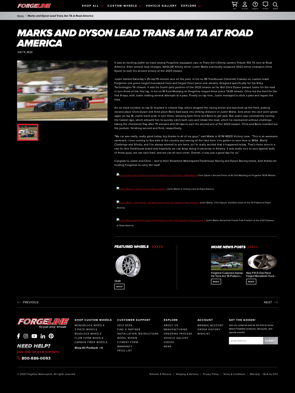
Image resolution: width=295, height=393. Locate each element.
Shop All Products (86, 348)
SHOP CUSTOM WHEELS (93, 320)
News (20, 15)
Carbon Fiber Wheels (91, 342)
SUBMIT (270, 340)
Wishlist (204, 333)
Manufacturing (176, 329)
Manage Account (211, 325)
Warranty (125, 346)
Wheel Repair (127, 338)
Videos (169, 342)
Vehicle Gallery (176, 338)
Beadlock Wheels (88, 333)
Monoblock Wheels (90, 325)
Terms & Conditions (234, 374)
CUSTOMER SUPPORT (134, 320)
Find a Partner (129, 329)
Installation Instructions (138, 333)
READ (216, 281)
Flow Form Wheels (89, 338)
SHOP (119, 286)
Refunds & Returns (160, 374)
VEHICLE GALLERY (161, 6)
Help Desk (124, 325)
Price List (124, 350)
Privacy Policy (211, 374)
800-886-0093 (35, 358)
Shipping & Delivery (187, 374)
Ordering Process (178, 333)
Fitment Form (127, 342)
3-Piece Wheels (86, 329)
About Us (171, 325)
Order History (209, 329)
